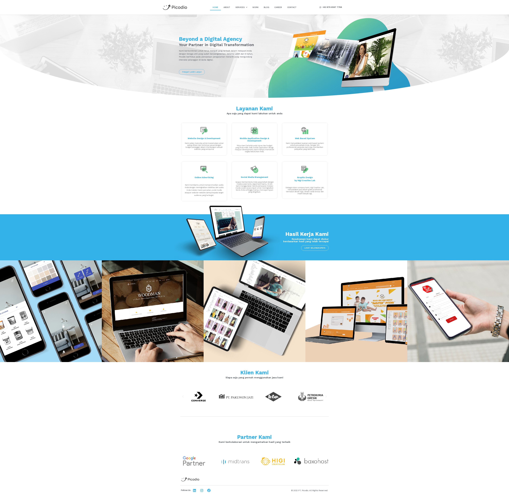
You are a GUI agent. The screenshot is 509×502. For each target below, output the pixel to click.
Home (215, 7)
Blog (266, 7)
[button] (330, 7)
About (226, 7)
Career (278, 7)
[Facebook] (209, 490)
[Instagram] (201, 490)
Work (255, 7)
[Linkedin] (194, 490)
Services (240, 7)
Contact (291, 7)
